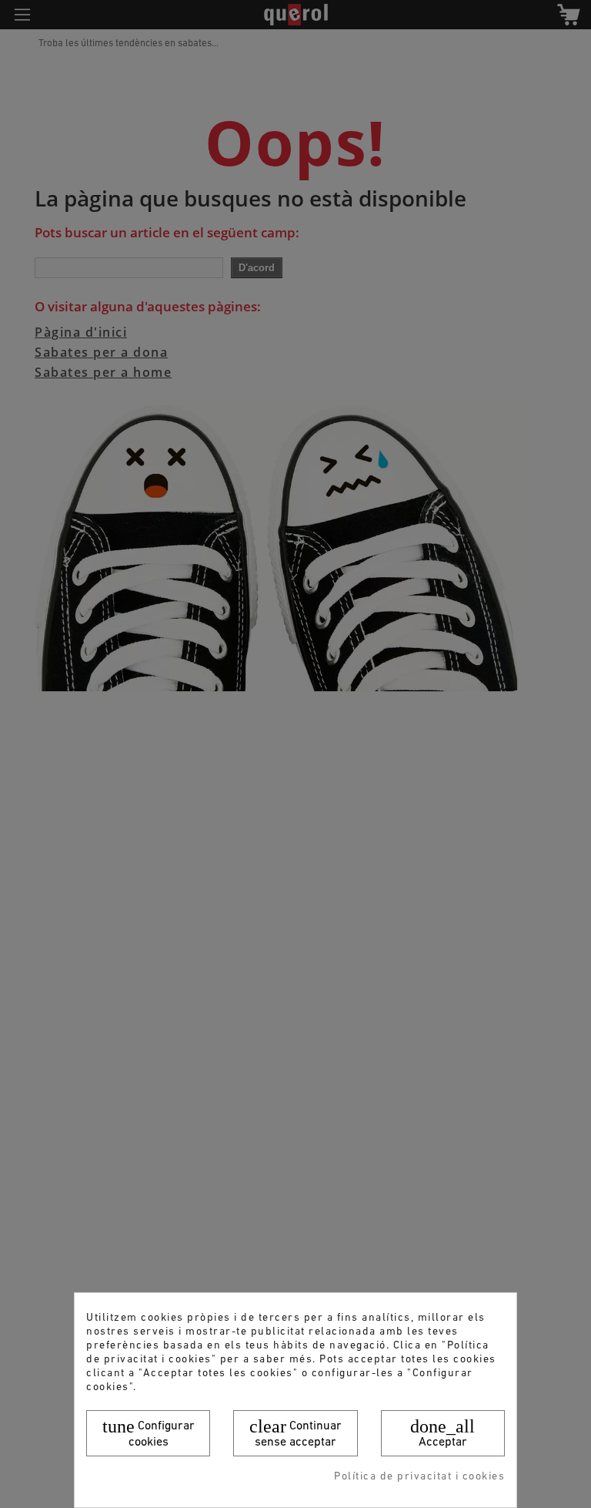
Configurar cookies (148, 1432)
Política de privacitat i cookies (419, 1477)
